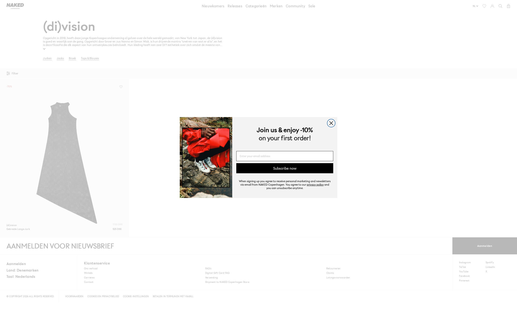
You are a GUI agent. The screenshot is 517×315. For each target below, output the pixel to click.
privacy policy (315, 184)
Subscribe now (284, 168)
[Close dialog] (331, 123)
